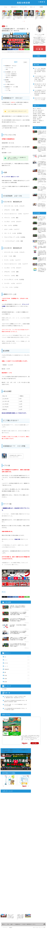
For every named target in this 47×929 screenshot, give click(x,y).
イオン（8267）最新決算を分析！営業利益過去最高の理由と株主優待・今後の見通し (40, 71)
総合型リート (36, 120)
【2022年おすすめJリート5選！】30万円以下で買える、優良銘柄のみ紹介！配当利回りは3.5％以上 (15, 697)
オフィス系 (35, 110)
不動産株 (35, 113)
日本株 (16, 675)
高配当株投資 (23, 2)
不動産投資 (16, 669)
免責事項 (10, 927)
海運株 (44, 115)
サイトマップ (5, 927)
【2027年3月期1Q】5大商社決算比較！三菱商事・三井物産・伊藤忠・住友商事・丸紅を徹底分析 (39, 79)
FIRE (16, 656)
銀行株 (39, 122)
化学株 (39, 113)
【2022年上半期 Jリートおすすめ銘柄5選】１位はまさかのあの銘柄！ (15, 705)
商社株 (43, 113)
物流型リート (36, 117)
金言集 (16, 681)
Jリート (16, 660)
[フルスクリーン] (29, 769)
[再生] (2, 769)
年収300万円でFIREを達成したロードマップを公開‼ (39, 98)
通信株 (35, 122)
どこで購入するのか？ (10, 84)
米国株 (3, 26)
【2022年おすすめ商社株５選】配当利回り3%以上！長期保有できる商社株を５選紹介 (15, 701)
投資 (16, 672)
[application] (16, 761)
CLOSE (25, 62)
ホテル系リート (41, 110)
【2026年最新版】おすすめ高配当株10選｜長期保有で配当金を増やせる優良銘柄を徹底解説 (40, 93)
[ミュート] (27, 769)
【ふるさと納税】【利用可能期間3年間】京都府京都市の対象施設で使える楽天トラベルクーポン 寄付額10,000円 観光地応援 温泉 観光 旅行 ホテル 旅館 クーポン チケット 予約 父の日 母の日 (30, 737)
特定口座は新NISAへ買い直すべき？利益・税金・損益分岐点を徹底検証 (40, 85)
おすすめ (16, 663)
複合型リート (42, 120)
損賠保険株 (35, 115)
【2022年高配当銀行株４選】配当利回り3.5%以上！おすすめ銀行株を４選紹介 (15, 709)
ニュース (16, 666)
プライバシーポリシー (23, 7)
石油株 (41, 117)
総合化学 (39, 118)
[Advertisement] (15, 852)
